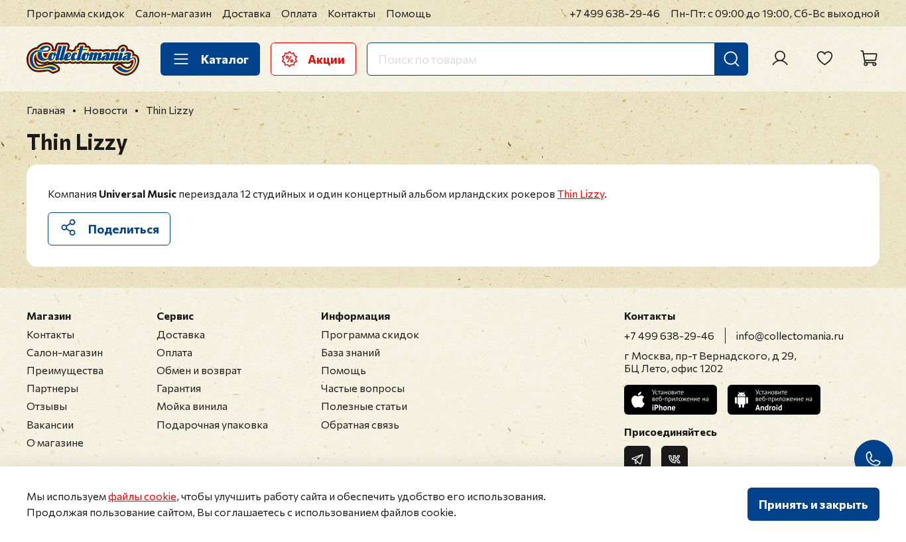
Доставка (246, 13)
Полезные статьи (364, 405)
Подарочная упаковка (212, 424)
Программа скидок (76, 13)
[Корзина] (868, 58)
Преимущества (65, 370)
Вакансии (50, 424)
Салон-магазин (173, 13)
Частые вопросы (363, 387)
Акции (326, 59)
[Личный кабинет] (780, 58)
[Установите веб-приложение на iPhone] (670, 400)
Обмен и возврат (199, 370)
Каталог (225, 59)
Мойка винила (192, 405)
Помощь (408, 13)
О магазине (55, 442)
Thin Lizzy (580, 193)
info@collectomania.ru (790, 335)
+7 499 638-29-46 (615, 13)
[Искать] (731, 59)
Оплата (299, 13)
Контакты (351, 13)
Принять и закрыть (813, 504)
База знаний (350, 352)
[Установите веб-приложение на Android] (774, 400)
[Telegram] (637, 459)
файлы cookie (142, 496)
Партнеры (52, 387)
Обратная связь (360, 424)
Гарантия (179, 387)
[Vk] (674, 459)
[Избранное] (824, 58)
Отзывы (47, 405)
